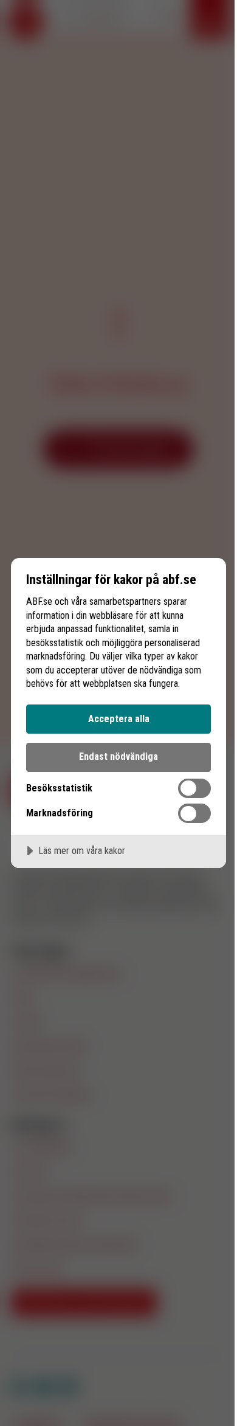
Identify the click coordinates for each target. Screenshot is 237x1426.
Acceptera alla (118, 719)
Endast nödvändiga (118, 756)
